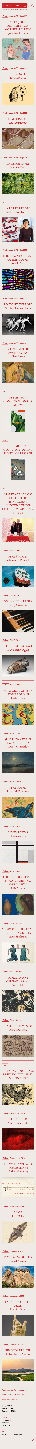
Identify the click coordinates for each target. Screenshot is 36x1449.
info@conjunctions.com (12, 1434)
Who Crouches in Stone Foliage (18, 695)
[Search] (32, 5)
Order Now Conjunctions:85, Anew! (18, 401)
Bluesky (5, 1423)
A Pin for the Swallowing (18, 353)
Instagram (6, 1420)
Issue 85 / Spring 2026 (18, 16)
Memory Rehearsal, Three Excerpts (18, 933)
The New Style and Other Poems (18, 260)
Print (5, 16)
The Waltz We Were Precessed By (18, 1168)
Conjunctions (12, 5)
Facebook (6, 1425)
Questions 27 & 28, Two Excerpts (18, 743)
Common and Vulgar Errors (18, 981)
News (5, 202)
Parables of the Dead (18, 1306)
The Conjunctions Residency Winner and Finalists (18, 1075)
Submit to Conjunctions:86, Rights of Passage (18, 450)
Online (5, 551)
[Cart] (29, 5)
